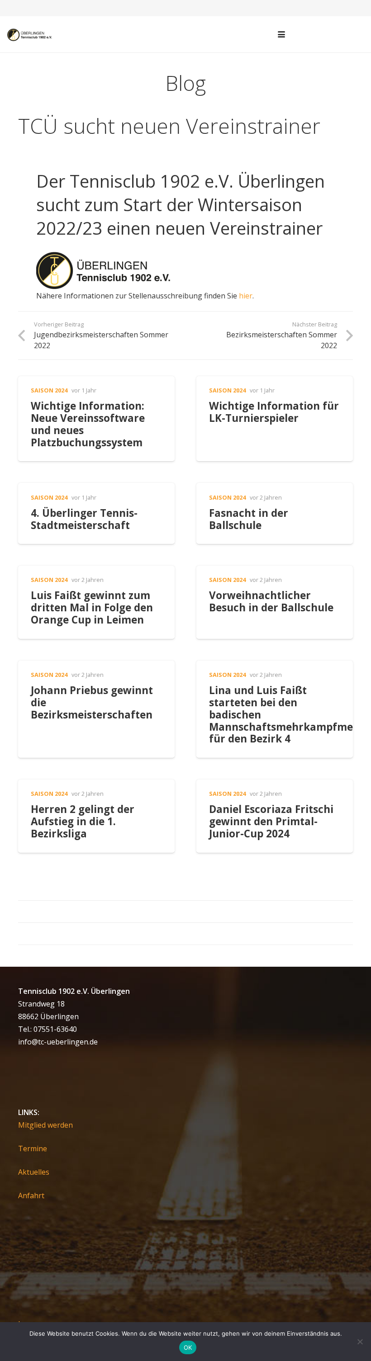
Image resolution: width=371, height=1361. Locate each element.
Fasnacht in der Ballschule (248, 519)
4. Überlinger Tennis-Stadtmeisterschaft (84, 519)
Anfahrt (31, 1195)
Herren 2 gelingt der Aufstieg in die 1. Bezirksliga (82, 821)
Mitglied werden (45, 1125)
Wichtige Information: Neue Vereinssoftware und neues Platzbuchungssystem (88, 424)
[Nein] (359, 1341)
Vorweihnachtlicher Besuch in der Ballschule (271, 601)
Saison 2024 (49, 390)
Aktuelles (33, 1172)
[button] (281, 34)
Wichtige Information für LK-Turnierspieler (274, 412)
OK (188, 1347)
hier (245, 296)
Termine (32, 1148)
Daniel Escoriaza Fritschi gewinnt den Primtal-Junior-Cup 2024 (271, 821)
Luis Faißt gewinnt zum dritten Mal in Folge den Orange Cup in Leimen (92, 607)
